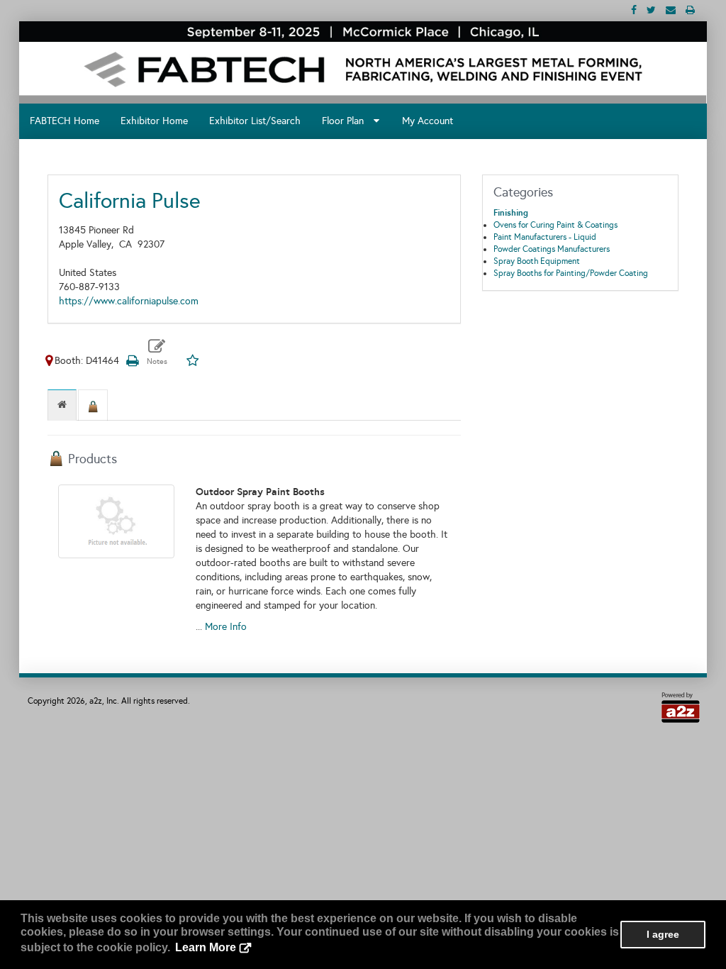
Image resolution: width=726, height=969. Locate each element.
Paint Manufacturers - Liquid (544, 237)
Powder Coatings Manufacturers (551, 249)
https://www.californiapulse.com (129, 301)
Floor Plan (347, 121)
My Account (427, 121)
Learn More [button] (205, 947)
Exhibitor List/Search (255, 121)
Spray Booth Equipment (536, 261)
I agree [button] (663, 934)
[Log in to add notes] (157, 352)
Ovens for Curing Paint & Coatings (555, 225)
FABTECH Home (64, 121)
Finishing (510, 212)
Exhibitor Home (154, 121)
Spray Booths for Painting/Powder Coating (570, 273)
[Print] (132, 361)
